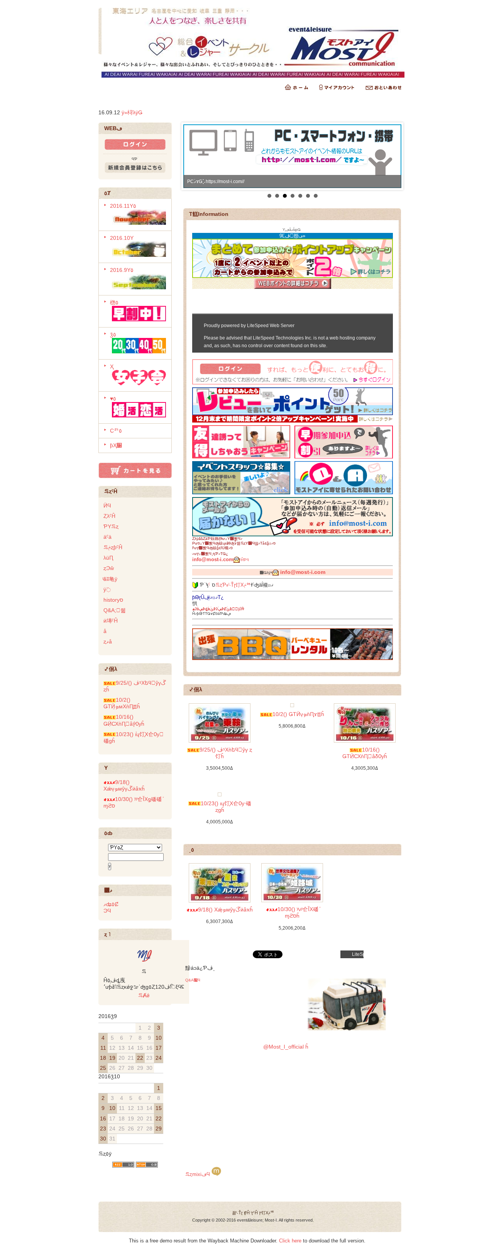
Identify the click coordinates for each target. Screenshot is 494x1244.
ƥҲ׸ (116, 445)
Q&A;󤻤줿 (114, 610)
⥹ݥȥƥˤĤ (112, 547)
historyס (113, 600)
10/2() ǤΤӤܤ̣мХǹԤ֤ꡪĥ (121, 703)
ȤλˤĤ (109, 516)
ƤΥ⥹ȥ (110, 526)
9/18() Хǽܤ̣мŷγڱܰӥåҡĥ (225, 909)
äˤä (107, 537)
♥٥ (113, 398)
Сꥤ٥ (116, 431)
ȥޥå (107, 641)
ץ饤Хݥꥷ (266, 1212)
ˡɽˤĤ (254, 1212)
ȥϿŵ (108, 568)
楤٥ (114, 302)
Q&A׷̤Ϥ (192, 980)
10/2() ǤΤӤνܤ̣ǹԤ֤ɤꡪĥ (298, 714)
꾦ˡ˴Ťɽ (237, 1212)
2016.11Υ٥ (123, 206)
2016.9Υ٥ (122, 270)
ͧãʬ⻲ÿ (110, 579)
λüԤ (108, 558)
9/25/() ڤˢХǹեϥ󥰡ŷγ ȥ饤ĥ (226, 753)
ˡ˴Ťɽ (231, 585)
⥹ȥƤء (221, 585)
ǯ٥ (113, 334)
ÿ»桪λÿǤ (132, 112)
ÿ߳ (107, 589)
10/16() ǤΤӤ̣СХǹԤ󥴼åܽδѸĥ (364, 753)
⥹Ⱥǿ (144, 995)
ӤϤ (107, 505)
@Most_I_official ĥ (285, 1047)
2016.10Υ (122, 238)
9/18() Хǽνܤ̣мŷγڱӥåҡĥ (124, 785)
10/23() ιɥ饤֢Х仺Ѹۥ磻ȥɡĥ (226, 806)
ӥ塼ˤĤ (110, 621)
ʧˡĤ (247, 1212)
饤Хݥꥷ (243, 585)
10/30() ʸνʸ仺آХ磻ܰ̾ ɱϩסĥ (297, 912)
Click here (290, 1241)
